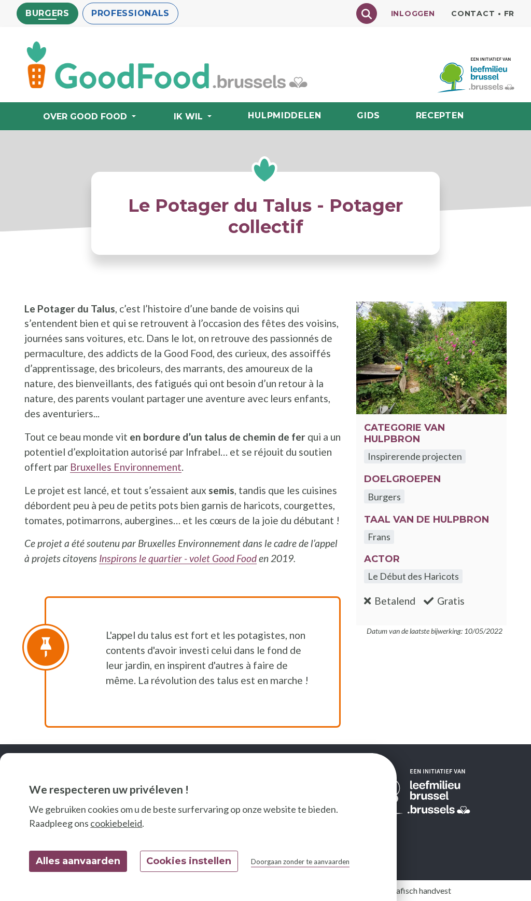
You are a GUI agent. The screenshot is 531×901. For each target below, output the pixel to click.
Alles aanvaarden (78, 861)
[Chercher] (366, 13)
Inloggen (413, 13)
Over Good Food (85, 116)
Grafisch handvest (419, 890)
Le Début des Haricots (413, 576)
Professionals (130, 13)
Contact (473, 13)
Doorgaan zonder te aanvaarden (300, 861)
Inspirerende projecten (415, 456)
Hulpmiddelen (284, 115)
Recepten (440, 115)
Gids (368, 115)
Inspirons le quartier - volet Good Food (178, 558)
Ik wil (188, 116)
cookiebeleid (116, 823)
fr (509, 13)
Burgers (47, 13)
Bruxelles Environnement (125, 467)
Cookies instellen (188, 861)
